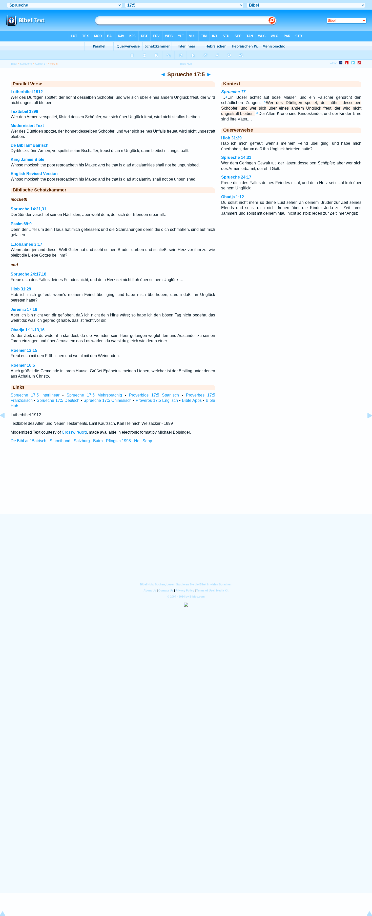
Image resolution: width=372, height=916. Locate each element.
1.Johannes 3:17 (26, 244)
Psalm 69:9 (21, 224)
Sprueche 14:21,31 (28, 209)
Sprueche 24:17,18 (28, 274)
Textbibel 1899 (24, 111)
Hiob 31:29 (21, 289)
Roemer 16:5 (23, 365)
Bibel (14, 63)
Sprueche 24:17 (236, 177)
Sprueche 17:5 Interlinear (35, 395)
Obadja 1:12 (232, 197)
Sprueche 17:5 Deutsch (58, 400)
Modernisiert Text (27, 125)
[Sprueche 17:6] (365, 427)
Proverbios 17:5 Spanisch (154, 395)
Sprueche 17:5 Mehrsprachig (94, 395)
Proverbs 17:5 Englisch (157, 400)
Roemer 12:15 (24, 350)
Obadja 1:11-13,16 (28, 330)
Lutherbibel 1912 (27, 92)
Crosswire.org (74, 432)
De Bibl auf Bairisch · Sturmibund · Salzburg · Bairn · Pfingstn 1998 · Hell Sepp (81, 441)
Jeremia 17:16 (24, 309)
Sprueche (26, 63)
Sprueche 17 (233, 92)
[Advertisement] (186, 483)
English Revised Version (34, 173)
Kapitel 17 (41, 63)
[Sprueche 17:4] (6, 427)
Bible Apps (192, 400)
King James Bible (27, 159)
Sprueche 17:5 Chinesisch (108, 400)
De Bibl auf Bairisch (30, 145)
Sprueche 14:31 (236, 157)
